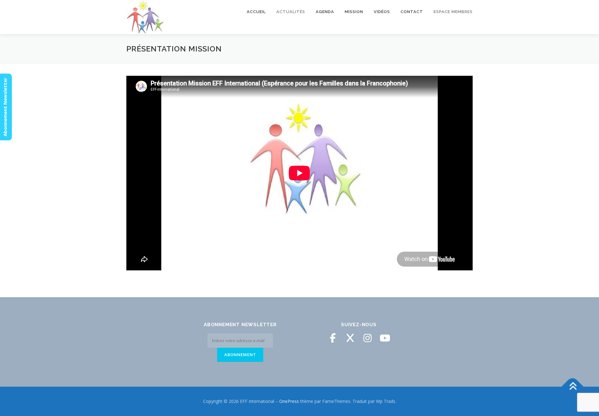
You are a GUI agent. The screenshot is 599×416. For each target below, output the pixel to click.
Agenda (325, 11)
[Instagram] (367, 338)
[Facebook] (332, 338)
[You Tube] (385, 338)
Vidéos (382, 11)
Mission (354, 11)
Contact (412, 11)
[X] (350, 338)
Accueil (256, 11)
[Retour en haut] (573, 387)
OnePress (289, 401)
